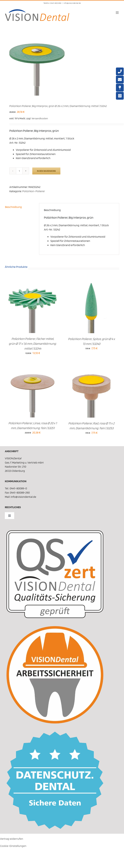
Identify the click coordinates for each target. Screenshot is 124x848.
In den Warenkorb (46, 171)
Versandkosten (39, 118)
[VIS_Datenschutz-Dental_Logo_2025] (54, 733)
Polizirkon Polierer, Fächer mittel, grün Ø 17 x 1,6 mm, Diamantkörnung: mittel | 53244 (33, 343)
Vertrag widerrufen (11, 838)
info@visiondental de (72, 3)
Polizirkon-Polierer (33, 191)
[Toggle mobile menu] (117, 12)
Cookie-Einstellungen (13, 846)
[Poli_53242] (62, 63)
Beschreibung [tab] (13, 207)
